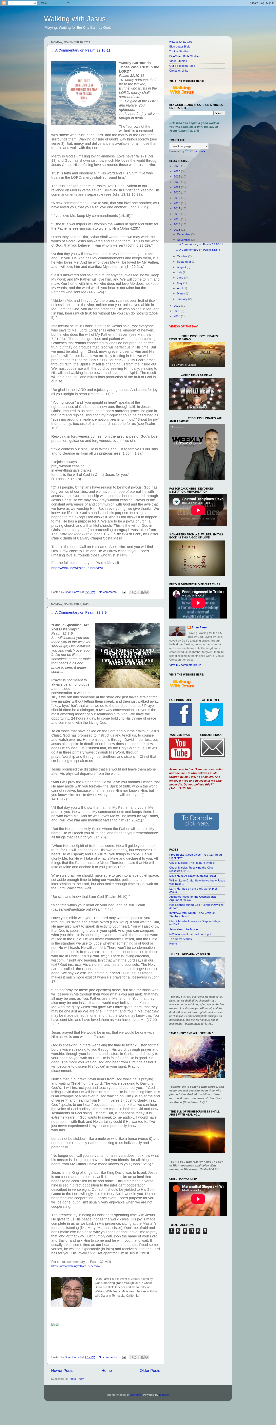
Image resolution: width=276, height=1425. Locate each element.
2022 (177, 182)
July (180, 272)
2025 (177, 166)
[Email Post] (124, 591)
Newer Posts (62, 1370)
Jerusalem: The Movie (183, 929)
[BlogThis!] (135, 592)
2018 (177, 203)
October (182, 256)
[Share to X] (139, 592)
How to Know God (180, 41)
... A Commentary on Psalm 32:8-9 (79, 612)
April (180, 288)
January (182, 299)
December (184, 234)
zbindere (135, 1394)
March (181, 293)
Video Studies (178, 60)
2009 (177, 316)
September (184, 261)
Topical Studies (179, 51)
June (180, 277)
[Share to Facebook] (143, 592)
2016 (177, 213)
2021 (177, 187)
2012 (177, 305)
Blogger (164, 1394)
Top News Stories (180, 938)
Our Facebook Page (182, 65)
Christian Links (178, 70)
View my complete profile (185, 664)
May (180, 283)
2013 (177, 229)
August (182, 267)
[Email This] (131, 592)
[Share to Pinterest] (146, 592)
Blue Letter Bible (179, 46)
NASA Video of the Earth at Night (190, 934)
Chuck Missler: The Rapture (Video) (192, 862)
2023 (177, 176)
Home (106, 1370)
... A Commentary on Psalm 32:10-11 (81, 50)
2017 (177, 208)
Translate (199, 151)
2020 (177, 192)
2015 (177, 219)
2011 (177, 310)
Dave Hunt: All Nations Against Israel (192, 875)
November (184, 239)
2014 (177, 224)
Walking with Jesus (75, 19)
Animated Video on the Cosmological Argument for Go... (192, 898)
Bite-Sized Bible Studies (184, 56)
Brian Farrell (200, 627)
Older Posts (150, 1370)
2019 (177, 198)
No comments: (108, 591)
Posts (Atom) (77, 1378)
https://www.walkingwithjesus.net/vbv (75, 1266)
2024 (177, 171)
